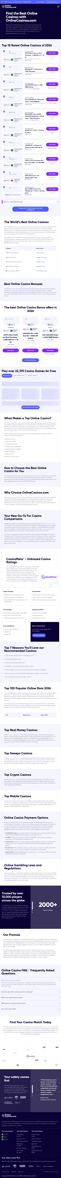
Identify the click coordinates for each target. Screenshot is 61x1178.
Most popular (7, 375)
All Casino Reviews (39, 635)
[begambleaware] (49, 1166)
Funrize (6, 1134)
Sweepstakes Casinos (20, 1135)
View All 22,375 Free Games (30, 407)
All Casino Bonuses (30, 360)
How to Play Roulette (20, 1151)
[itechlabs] (16, 1099)
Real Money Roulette (20, 1144)
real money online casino (49, 1026)
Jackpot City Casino (41, 257)
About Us (20, 1171)
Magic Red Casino (40, 266)
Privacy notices (27, 1)
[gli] (17, 1104)
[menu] (58, 6)
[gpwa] (23, 1098)
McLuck (6, 1139)
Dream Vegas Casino (41, 270)
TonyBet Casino (40, 261)
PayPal (24, 837)
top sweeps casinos (14, 758)
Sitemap (13, 1171)
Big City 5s (34, 1143)
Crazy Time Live (21, 1138)
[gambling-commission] (8, 1104)
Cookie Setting (40, 2)
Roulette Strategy (21, 1148)
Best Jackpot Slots (19, 375)
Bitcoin (37, 852)
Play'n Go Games (36, 1138)
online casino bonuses (17, 288)
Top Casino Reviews (7, 1131)
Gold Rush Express (37, 1141)
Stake (5, 1137)
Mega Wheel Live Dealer (36, 1147)
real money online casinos (16, 734)
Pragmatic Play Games (35, 1135)
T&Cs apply (11, 344)
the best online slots (48, 523)
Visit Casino (52, 53)
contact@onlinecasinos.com (50, 1171)
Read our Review (50, 354)
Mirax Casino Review (22, 1141)
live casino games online (47, 529)
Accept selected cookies (52, 2)
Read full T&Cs (28, 60)
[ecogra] (8, 1098)
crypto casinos (15, 779)
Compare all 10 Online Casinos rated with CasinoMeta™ (30, 209)
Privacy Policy (5, 1171)
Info (12, 324)
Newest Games (32, 375)
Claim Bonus (10, 350)
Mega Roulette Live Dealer (37, 1151)
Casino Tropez (40, 252)
